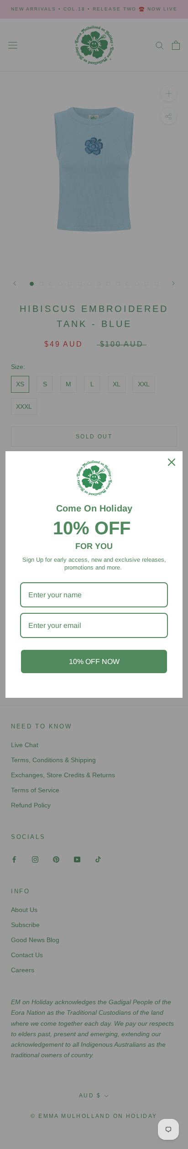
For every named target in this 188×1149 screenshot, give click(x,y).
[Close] (172, 462)
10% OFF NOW (94, 661)
